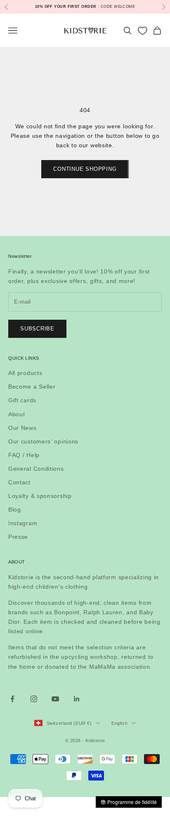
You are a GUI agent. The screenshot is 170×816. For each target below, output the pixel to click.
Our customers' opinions (43, 441)
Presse (18, 536)
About (16, 414)
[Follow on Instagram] (34, 699)
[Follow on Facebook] (12, 699)
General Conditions (36, 468)
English (119, 723)
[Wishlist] (142, 30)
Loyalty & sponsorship (40, 496)
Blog (14, 509)
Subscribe (37, 328)
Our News (22, 428)
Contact (19, 482)
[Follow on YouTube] (55, 699)
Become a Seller (32, 386)
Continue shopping (84, 169)
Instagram (22, 523)
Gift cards (22, 400)
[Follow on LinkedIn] (77, 699)
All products (25, 373)
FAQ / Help (24, 455)
